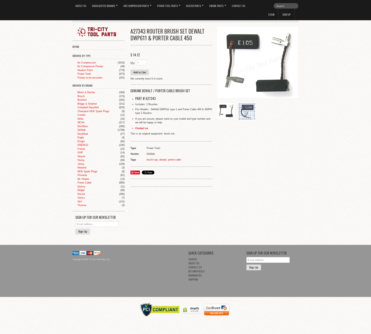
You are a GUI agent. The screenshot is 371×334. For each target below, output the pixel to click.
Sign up (286, 14)
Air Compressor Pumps (90, 66)
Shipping (193, 279)
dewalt (162, 159)
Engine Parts (216, 6)
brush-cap (152, 159)
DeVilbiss (82, 126)
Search (192, 259)
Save (136, 172)
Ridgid (80, 190)
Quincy (81, 186)
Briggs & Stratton (87, 103)
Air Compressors (86, 62)
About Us (80, 6)
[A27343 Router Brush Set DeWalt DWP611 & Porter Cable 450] (258, 62)
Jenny (80, 163)
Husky (81, 160)
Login (271, 14)
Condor (81, 114)
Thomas (82, 205)
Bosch (81, 96)
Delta (80, 118)
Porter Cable (84, 182)
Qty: (132, 63)
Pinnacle (82, 175)
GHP (80, 152)
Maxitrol (81, 167)
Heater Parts (194, 6)
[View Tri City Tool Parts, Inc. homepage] (100, 31)
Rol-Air (81, 194)
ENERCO (82, 145)
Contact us (141, 128)
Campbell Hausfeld (88, 107)
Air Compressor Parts (136, 6)
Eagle (80, 137)
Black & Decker (86, 92)
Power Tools (84, 73)
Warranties (195, 275)
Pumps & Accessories (89, 77)
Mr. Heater (83, 179)
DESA (80, 122)
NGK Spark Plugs (87, 171)
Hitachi (81, 156)
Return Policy (196, 271)
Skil (79, 201)
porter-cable (174, 159)
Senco (81, 197)
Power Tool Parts (167, 6)
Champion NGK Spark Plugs (93, 111)
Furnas (81, 148)
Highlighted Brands (104, 6)
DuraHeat (82, 133)
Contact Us (238, 6)
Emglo (81, 141)
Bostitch (82, 99)
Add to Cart (139, 72)
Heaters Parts (85, 70)
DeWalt (81, 130)
